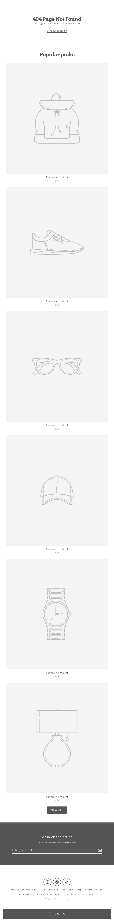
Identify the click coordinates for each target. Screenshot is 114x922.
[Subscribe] (99, 850)
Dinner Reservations (93, 889)
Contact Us (53, 889)
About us (15, 889)
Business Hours (29, 889)
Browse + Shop (75, 889)
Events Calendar (26, 894)
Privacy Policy (88, 894)
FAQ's (42, 889)
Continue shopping (57, 30)
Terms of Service (71, 894)
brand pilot (66, 899)
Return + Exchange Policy (49, 894)
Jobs (63, 889)
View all (57, 809)
